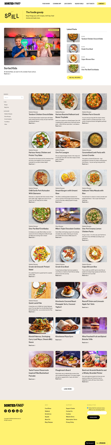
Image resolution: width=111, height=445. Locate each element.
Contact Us (69, 411)
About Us (47, 419)
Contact (101, 3)
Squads (47, 416)
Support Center (70, 408)
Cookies (68, 414)
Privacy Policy (70, 422)
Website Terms (70, 416)
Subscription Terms (71, 419)
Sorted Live (48, 414)
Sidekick (47, 411)
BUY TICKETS (90, 3)
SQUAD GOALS (79, 3)
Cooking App (57, 3)
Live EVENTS (68, 3)
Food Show (46, 3)
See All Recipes (74, 77)
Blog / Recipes (49, 422)
